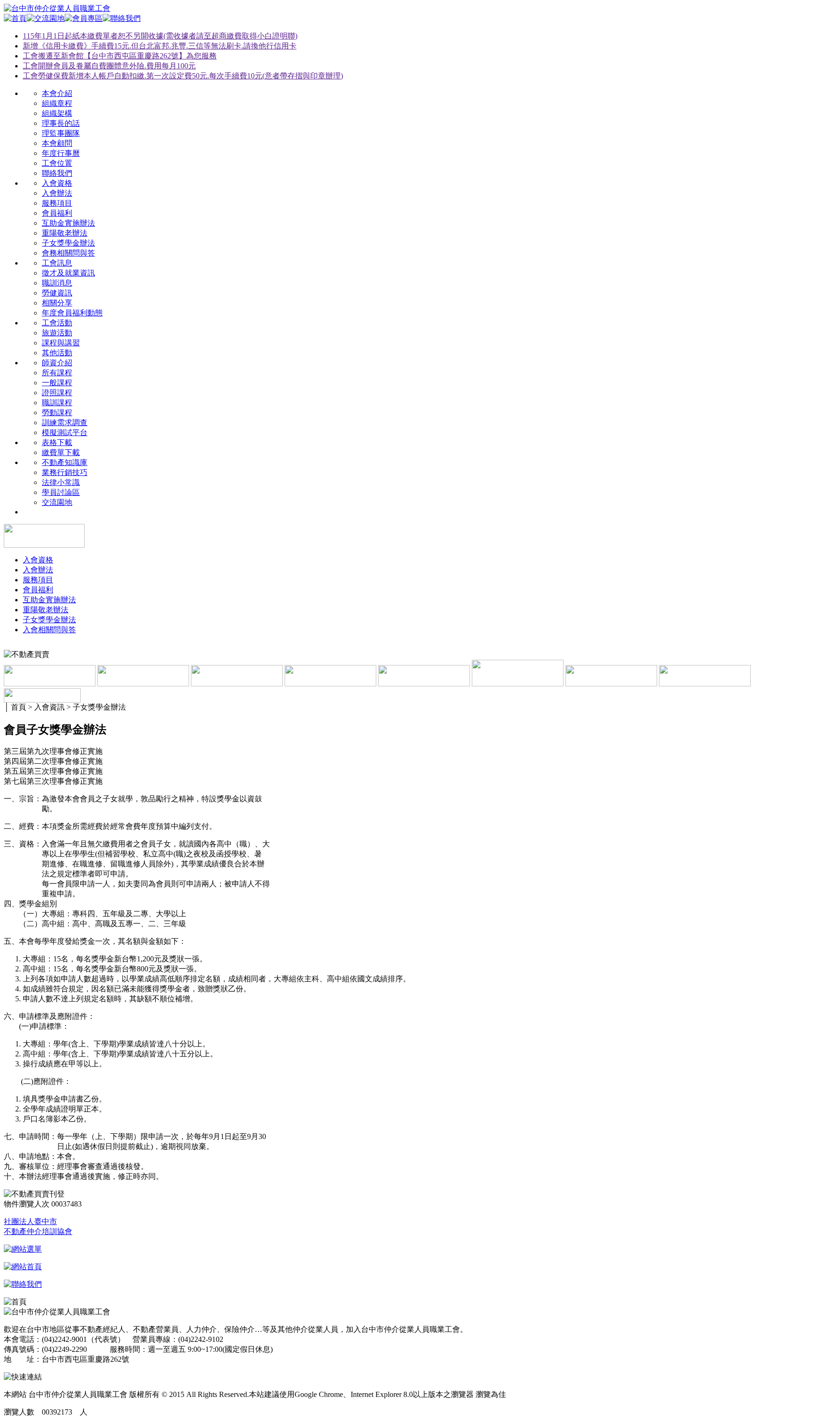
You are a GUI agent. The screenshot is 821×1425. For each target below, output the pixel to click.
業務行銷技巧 (64, 472)
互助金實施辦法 (68, 223)
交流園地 (57, 502)
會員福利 (57, 213)
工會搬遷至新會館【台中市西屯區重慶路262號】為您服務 (120, 56)
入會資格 (57, 183)
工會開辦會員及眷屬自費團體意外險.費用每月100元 (109, 66)
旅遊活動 (57, 333)
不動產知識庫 (64, 462)
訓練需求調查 (64, 422)
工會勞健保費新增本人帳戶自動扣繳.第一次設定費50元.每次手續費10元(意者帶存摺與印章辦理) (183, 76)
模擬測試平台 (64, 432)
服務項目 (57, 203)
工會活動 (57, 323)
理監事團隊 (61, 133)
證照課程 (57, 393)
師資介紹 (57, 363)
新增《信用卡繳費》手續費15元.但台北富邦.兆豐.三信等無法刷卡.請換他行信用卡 (159, 46)
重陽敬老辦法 (64, 233)
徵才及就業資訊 (68, 273)
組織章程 (57, 103)
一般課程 (57, 383)
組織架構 (57, 113)
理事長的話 (61, 123)
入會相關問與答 (49, 630)
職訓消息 (57, 283)
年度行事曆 (61, 153)
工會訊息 (57, 263)
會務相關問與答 (68, 253)
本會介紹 (57, 93)
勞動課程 (57, 412)
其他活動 (57, 353)
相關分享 (57, 303)
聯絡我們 (57, 173)
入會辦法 (57, 193)
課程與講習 (61, 343)
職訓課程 (57, 403)
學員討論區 (61, 492)
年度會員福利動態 (72, 313)
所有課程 (57, 373)
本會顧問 (57, 143)
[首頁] (15, 18)
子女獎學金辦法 (68, 243)
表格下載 (57, 442)
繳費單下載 (61, 452)
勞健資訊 (57, 293)
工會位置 (57, 163)
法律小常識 (61, 482)
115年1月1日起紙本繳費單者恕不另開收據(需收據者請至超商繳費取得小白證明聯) (160, 36)
